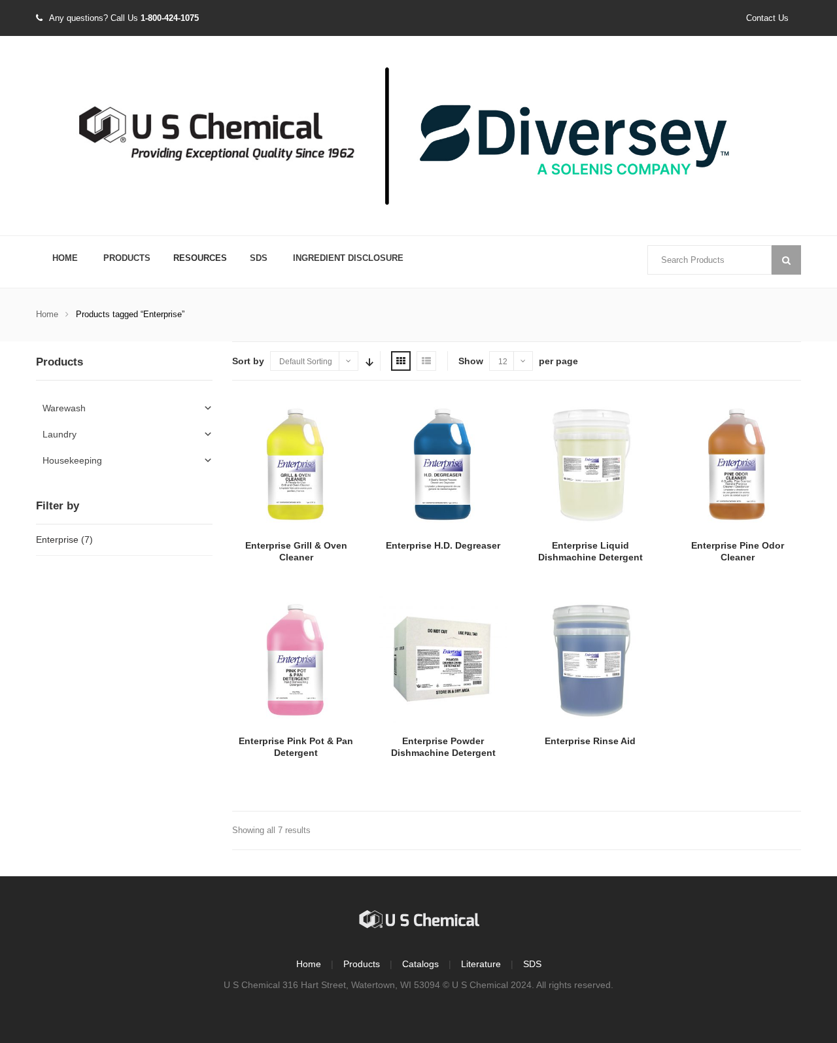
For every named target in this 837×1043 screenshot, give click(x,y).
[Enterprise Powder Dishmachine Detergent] (443, 659)
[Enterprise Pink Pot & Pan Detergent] (296, 659)
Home (65, 258)
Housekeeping (72, 460)
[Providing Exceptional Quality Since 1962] (418, 136)
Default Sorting (305, 361)
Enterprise (57, 539)
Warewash (64, 408)
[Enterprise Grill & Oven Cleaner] (296, 464)
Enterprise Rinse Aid (590, 741)
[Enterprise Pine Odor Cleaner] (737, 464)
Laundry (60, 434)
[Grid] (401, 361)
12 (502, 361)
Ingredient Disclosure (348, 258)
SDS (258, 258)
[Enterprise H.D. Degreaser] (443, 464)
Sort (368, 361)
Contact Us (767, 18)
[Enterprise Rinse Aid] (590, 659)
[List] (426, 361)
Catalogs (420, 964)
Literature (481, 964)
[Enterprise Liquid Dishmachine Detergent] (590, 464)
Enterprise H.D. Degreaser (443, 545)
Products (126, 258)
